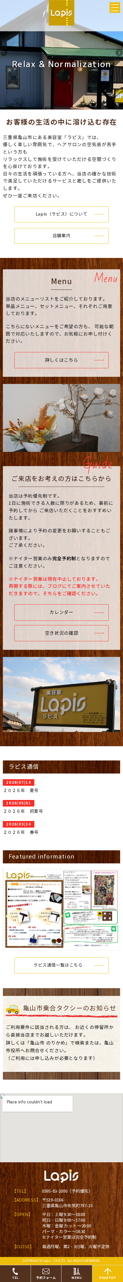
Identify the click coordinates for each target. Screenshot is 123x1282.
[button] (61, 214)
